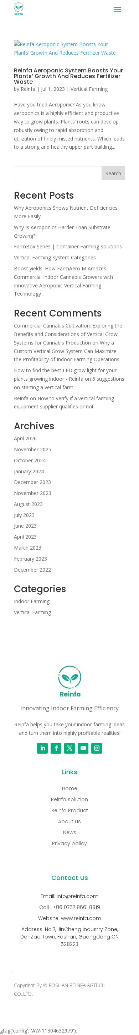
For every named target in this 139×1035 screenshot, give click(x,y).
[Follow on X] (69, 748)
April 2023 (25, 536)
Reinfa (28, 89)
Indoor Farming (32, 601)
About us (69, 821)
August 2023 (28, 504)
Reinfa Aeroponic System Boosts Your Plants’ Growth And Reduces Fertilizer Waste (68, 76)
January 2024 (29, 471)
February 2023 (30, 558)
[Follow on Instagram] (96, 748)
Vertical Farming (89, 89)
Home (69, 788)
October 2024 (30, 460)
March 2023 (27, 547)
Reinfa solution (69, 799)
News (69, 832)
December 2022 (32, 569)
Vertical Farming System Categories (55, 257)
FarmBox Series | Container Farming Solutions (68, 246)
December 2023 (32, 482)
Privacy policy (69, 843)
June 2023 (25, 525)
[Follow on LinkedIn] (42, 748)
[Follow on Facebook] (56, 748)
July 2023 (24, 515)
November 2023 (32, 493)
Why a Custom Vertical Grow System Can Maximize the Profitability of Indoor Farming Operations (66, 351)
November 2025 (32, 449)
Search (113, 173)
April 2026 (25, 438)
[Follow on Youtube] (83, 748)
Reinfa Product (69, 810)
